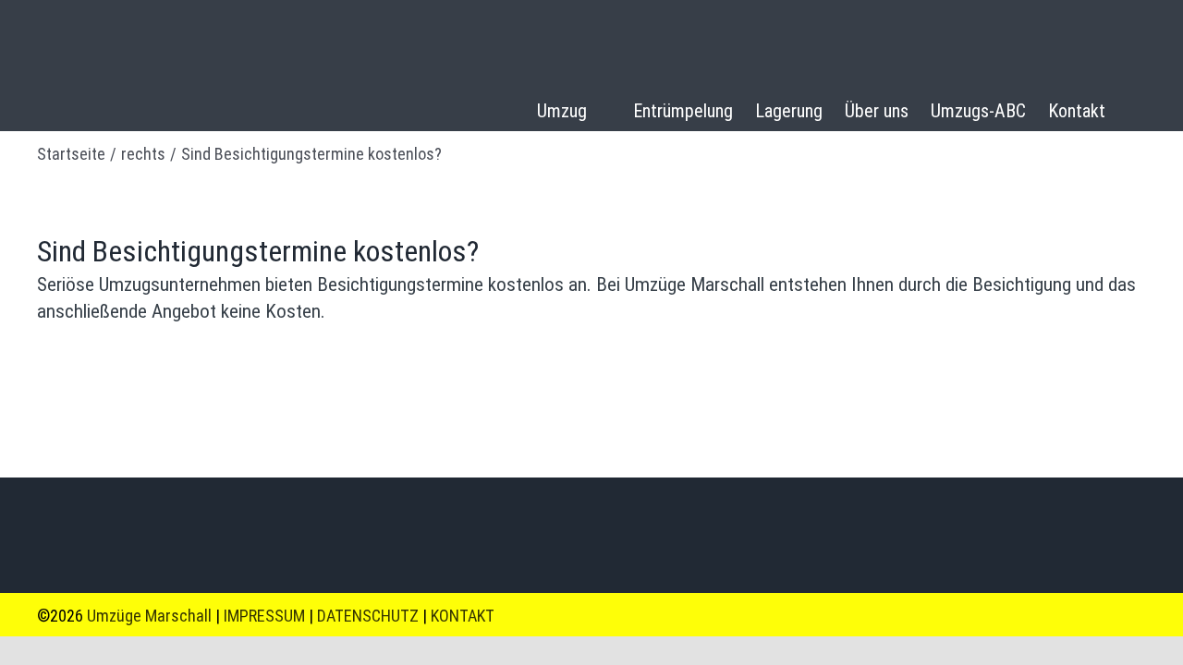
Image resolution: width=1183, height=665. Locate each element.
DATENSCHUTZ (368, 615)
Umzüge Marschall (149, 615)
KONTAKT (462, 615)
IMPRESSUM (266, 615)
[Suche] (1137, 113)
